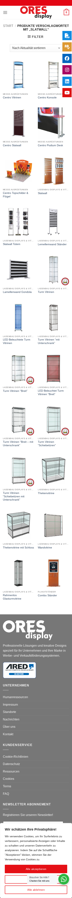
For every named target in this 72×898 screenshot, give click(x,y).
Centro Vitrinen (12, 97)
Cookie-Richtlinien (15, 756)
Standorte (9, 712)
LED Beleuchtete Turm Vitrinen (16, 341)
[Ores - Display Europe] (36, 12)
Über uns (9, 726)
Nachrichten (11, 719)
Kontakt (8, 734)
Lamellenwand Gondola (17, 292)
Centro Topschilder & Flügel (15, 195)
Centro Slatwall (12, 145)
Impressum (10, 704)
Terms (7, 786)
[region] (36, 860)
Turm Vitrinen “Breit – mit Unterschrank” (18, 443)
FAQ (6, 793)
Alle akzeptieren (36, 869)
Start (8, 25)
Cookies (8, 778)
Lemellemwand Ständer (52, 244)
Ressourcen (11, 771)
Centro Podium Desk (50, 145)
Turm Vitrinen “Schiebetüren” (47, 443)
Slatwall (42, 193)
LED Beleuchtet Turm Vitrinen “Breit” (51, 392)
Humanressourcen (15, 697)
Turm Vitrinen (46, 292)
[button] (5, 12)
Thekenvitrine (46, 493)
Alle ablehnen (36, 889)
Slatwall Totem (11, 244)
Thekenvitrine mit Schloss (18, 547)
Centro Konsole (47, 97)
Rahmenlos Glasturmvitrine (12, 597)
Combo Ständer (47, 595)
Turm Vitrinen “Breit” (15, 391)
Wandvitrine (45, 547)
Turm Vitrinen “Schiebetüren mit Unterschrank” (13, 496)
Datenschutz (11, 764)
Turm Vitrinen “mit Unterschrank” (49, 341)
